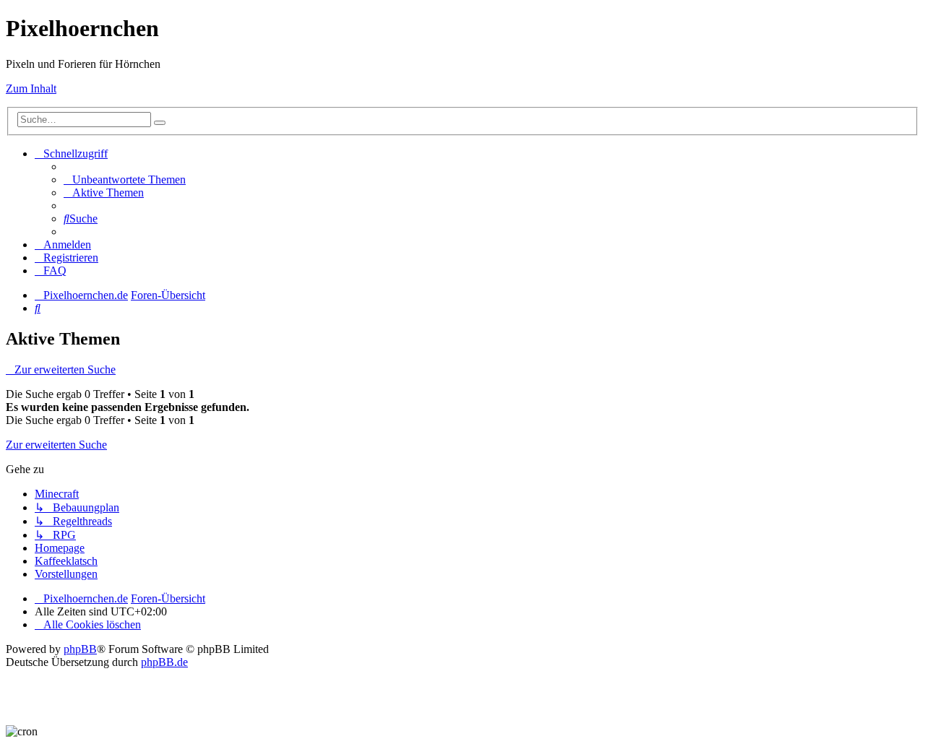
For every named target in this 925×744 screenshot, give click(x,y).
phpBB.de (164, 662)
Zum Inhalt (31, 88)
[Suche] (159, 123)
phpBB (80, 649)
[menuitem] (125, 179)
